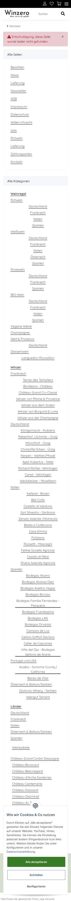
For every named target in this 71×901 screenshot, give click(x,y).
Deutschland (38, 206)
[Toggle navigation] (66, 4)
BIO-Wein (17, 295)
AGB (14, 99)
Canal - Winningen (38, 474)
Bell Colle (38, 500)
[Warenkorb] (59, 4)
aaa (14, 130)
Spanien (38, 225)
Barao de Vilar (38, 678)
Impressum (19, 106)
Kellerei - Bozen (38, 493)
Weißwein (17, 231)
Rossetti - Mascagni (38, 544)
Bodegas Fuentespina (38, 612)
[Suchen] (63, 14)
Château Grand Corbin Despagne (35, 758)
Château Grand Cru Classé (38, 392)
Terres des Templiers (38, 380)
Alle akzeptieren (36, 862)
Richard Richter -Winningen (37, 468)
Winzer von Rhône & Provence (38, 399)
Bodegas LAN (38, 618)
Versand (49, 898)
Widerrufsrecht (21, 122)
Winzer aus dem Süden (38, 405)
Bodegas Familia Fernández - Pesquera (37, 603)
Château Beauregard (27, 771)
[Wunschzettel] (52, 4)
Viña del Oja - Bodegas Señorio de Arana (38, 652)
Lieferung (17, 83)
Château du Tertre (25, 803)
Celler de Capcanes (38, 643)
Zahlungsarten (21, 154)
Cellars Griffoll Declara (37, 637)
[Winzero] (17, 14)
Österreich (38, 257)
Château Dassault (25, 790)
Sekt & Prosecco (22, 339)
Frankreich (38, 213)
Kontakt (16, 162)
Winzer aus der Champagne (38, 418)
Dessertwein (20, 351)
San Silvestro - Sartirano (38, 512)
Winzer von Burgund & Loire (38, 411)
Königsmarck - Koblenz (38, 430)
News (15, 75)
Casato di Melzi (38, 556)
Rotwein (16, 138)
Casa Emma (38, 531)
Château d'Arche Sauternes (31, 777)
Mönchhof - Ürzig (37, 443)
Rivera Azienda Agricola (38, 563)
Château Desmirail (25, 796)
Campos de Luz (37, 631)
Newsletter (18, 91)
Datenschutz (20, 114)
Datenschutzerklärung (21, 851)
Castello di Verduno (38, 506)
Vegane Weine (21, 326)
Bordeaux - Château (37, 386)
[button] (45, 4)
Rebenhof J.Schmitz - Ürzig (37, 437)
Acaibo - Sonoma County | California (38, 669)
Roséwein (18, 269)
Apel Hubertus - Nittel (37, 462)
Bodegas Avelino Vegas (38, 588)
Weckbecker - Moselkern (38, 481)
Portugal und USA (23, 661)
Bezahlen (17, 67)
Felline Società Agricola (38, 550)
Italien (38, 219)
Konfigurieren (36, 886)
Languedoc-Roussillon (37, 358)
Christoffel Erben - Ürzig (38, 449)
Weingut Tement (38, 697)
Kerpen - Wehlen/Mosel (38, 456)
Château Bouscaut (25, 765)
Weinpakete (21, 747)
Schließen (36, 875)
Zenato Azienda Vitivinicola (38, 519)
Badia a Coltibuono (38, 525)
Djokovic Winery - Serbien (37, 691)
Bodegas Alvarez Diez (38, 582)
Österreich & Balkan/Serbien (31, 684)
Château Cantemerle (27, 784)
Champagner (20, 332)
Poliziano (38, 538)
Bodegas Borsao (38, 594)
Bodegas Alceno (38, 575)
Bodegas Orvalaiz (38, 624)
